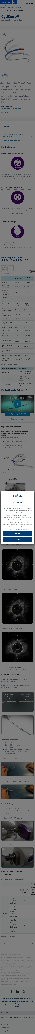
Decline (17, 539)
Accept (17, 533)
